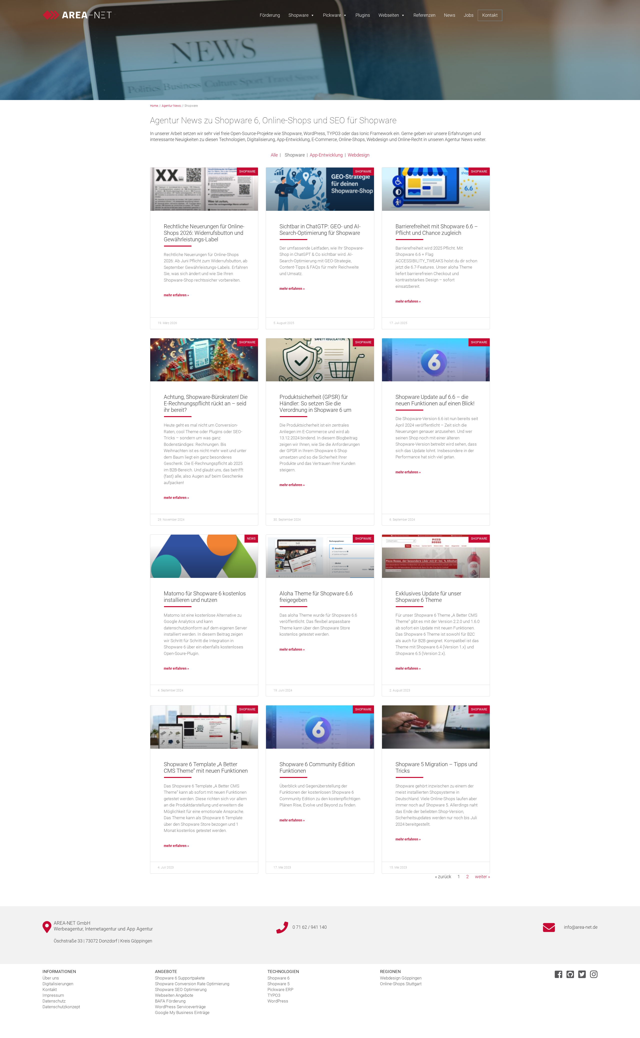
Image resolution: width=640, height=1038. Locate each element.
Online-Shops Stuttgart (401, 983)
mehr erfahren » (176, 295)
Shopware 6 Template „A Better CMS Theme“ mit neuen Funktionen (206, 767)
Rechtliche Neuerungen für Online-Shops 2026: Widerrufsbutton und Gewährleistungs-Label (204, 233)
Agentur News (171, 106)
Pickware (332, 15)
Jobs (469, 15)
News (449, 15)
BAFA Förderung (170, 1000)
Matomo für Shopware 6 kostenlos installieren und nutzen (205, 596)
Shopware (298, 15)
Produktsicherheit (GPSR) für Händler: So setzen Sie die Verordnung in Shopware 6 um (316, 403)
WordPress (278, 1000)
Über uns (50, 977)
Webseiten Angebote (174, 995)
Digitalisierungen (57, 983)
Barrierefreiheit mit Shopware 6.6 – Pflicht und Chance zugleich (437, 229)
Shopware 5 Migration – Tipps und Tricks (436, 767)
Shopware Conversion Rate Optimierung (192, 983)
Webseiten (388, 15)
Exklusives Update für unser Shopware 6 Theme (428, 596)
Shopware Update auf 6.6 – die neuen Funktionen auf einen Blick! (435, 400)
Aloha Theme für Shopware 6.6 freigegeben (316, 596)
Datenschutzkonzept (61, 1006)
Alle (274, 155)
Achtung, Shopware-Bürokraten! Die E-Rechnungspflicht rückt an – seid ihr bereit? (206, 403)
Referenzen (425, 15)
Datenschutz (54, 1000)
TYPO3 (274, 995)
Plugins (363, 15)
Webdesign (359, 155)
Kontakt (490, 15)
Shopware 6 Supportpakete (180, 977)
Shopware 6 (279, 977)
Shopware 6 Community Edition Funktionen (317, 767)
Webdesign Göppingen (401, 977)
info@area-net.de (581, 927)
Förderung (270, 15)
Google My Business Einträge (182, 1012)
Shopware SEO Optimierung (180, 989)
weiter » (482, 876)
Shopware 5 (279, 983)
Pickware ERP (280, 989)
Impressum (53, 995)
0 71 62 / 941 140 (309, 927)
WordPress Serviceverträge (180, 1006)
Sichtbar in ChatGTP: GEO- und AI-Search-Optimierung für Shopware (320, 229)
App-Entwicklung (326, 155)
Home (154, 106)
